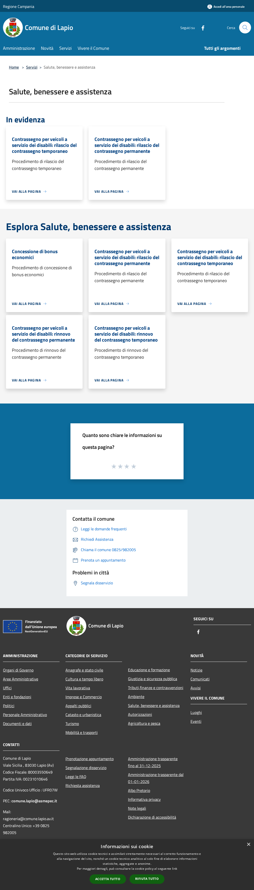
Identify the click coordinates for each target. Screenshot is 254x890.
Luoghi (196, 712)
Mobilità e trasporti (81, 732)
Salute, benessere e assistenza (154, 705)
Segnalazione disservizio (85, 768)
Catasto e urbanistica (83, 715)
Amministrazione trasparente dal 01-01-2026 (156, 778)
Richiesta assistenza (82, 785)
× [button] (248, 844)
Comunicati (200, 679)
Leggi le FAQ (75, 777)
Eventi (195, 721)
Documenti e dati (17, 724)
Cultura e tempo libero (84, 679)
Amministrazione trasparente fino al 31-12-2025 (153, 762)
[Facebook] (201, 27)
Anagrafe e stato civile (84, 670)
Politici (8, 706)
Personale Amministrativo (25, 715)
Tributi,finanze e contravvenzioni (155, 688)
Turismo (72, 724)
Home (14, 67)
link (174, 868)
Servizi (31, 67)
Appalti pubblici (78, 706)
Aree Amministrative (20, 679)
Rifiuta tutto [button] (147, 879)
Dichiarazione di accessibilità (152, 817)
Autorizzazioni (140, 714)
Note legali (137, 808)
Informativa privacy (144, 799)
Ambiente (136, 697)
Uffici (7, 688)
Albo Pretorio (139, 790)
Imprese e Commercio (83, 697)
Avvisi (195, 688)
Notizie (196, 670)
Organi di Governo (18, 670)
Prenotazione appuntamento (89, 759)
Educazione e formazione (149, 670)
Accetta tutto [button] (107, 879)
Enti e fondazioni (17, 697)
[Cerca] (245, 27)
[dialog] (127, 864)
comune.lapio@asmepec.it (34, 801)
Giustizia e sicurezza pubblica (152, 679)
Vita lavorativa (77, 688)
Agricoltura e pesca (144, 723)
